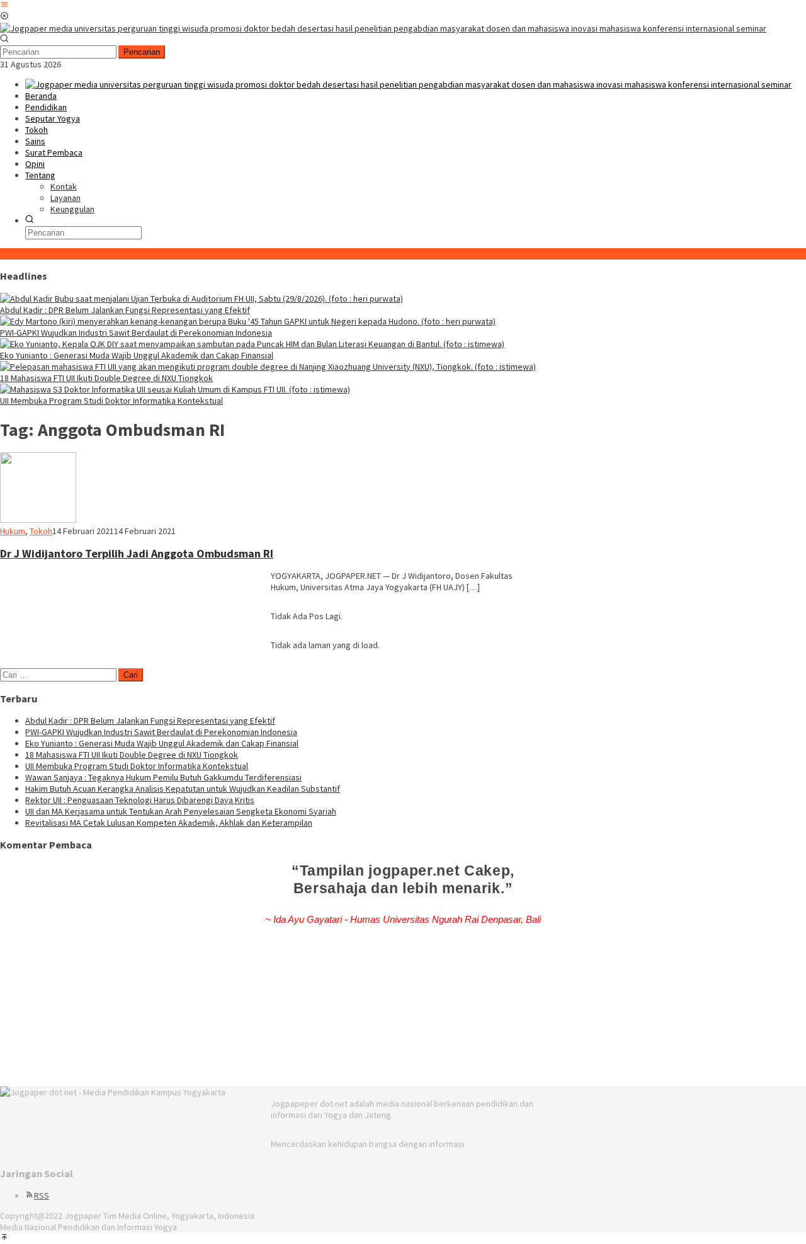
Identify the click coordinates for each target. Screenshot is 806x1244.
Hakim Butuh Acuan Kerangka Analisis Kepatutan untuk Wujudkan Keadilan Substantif (182, 788)
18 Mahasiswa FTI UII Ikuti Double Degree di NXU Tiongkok (106, 378)
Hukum (12, 531)
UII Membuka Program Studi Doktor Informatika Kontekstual (111, 400)
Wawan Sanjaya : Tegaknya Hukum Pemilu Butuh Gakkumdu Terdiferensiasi (163, 777)
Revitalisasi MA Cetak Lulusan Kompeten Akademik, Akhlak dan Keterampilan (168, 822)
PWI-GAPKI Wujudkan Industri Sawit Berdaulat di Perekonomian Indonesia (136, 332)
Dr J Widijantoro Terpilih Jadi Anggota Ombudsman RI (136, 553)
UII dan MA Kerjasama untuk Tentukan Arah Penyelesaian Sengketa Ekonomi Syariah (180, 811)
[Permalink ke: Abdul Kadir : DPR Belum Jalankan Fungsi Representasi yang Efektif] (201, 298)
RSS (41, 1195)
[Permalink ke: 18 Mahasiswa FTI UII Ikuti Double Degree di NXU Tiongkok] (268, 366)
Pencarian (141, 52)
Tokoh (41, 531)
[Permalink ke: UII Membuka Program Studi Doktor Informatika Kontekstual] (175, 389)
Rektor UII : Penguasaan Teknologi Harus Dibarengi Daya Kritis (139, 800)
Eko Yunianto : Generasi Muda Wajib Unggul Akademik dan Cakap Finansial (136, 355)
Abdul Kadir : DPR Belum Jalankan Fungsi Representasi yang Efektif (125, 310)
